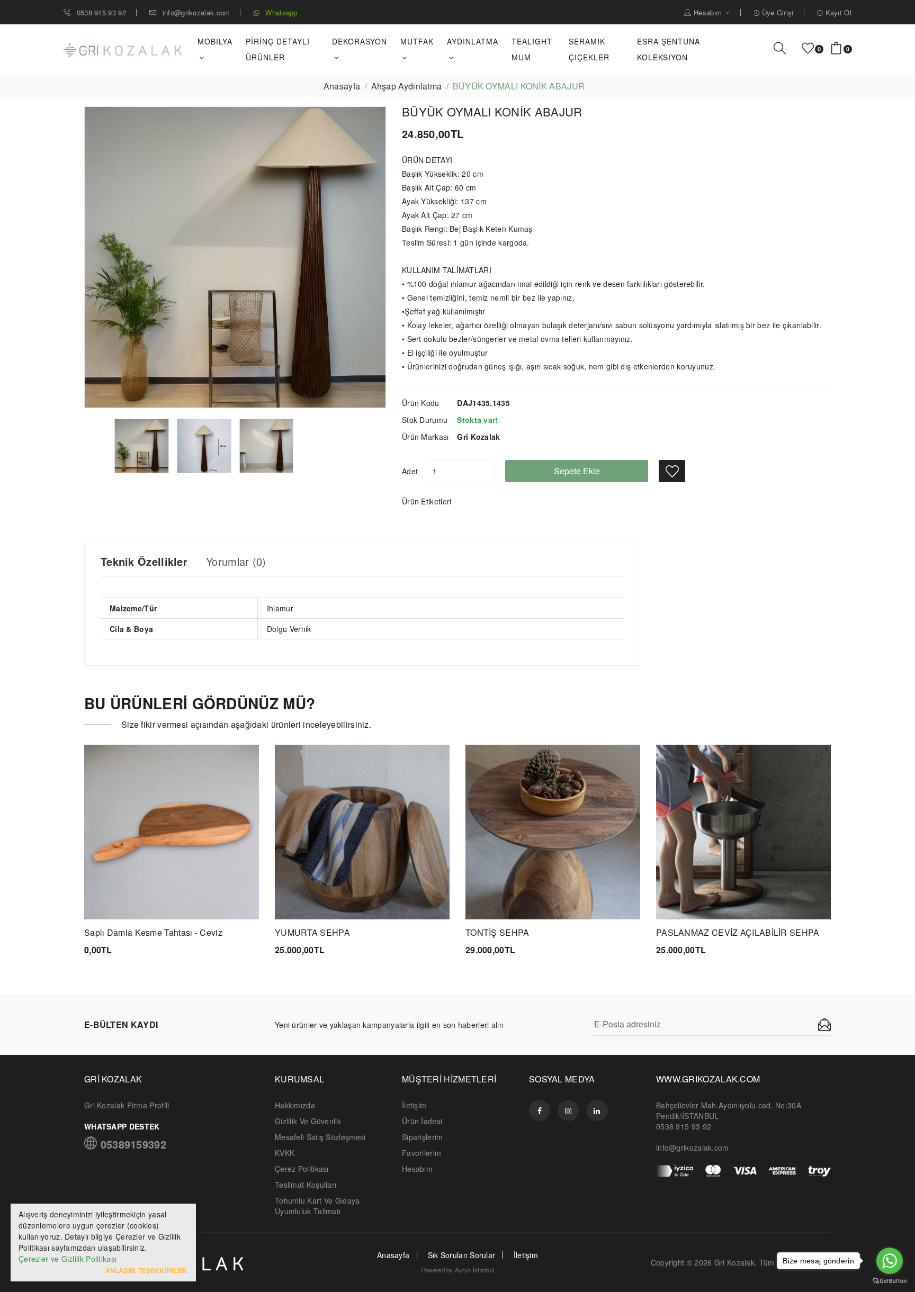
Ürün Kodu (420, 402)
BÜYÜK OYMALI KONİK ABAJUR (492, 111)
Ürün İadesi (422, 1121)
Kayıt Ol (837, 12)
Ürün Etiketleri (427, 501)
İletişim (414, 1105)
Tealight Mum (532, 49)
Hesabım (708, 12)
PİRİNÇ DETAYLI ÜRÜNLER (278, 49)
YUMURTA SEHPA (312, 932)
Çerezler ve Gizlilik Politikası (67, 1258)
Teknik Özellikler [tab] (144, 561)
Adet (410, 471)
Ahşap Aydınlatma (406, 86)
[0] (808, 48)
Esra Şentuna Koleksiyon (668, 49)
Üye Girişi (776, 12)
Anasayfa (342, 86)
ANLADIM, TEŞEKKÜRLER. (146, 1270)
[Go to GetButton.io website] (890, 1281)
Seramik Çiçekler (589, 49)
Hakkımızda (295, 1105)
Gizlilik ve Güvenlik (308, 1121)
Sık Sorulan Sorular (462, 1255)
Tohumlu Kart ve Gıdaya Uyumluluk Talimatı (317, 1205)
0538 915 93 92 (100, 12)
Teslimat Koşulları (305, 1184)
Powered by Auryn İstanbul (458, 1270)
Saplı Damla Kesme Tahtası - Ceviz (153, 932)
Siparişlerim (422, 1137)
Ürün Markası (425, 436)
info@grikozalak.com (196, 12)
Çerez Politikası (302, 1168)
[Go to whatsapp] (889, 1261)
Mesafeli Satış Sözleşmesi (320, 1137)
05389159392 (131, 1143)
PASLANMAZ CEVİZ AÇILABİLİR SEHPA (738, 932)
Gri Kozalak (734, 1262)
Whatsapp (280, 12)
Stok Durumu (424, 419)
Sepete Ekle (577, 471)
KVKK (284, 1153)
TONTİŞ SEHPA (497, 932)
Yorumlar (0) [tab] (236, 561)
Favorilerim (421, 1153)
